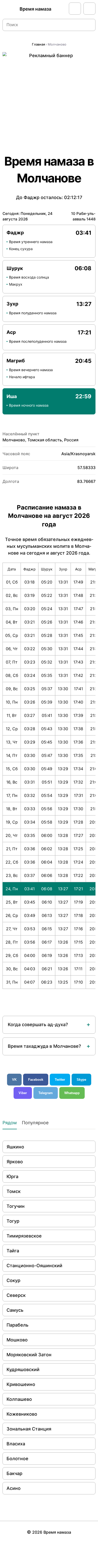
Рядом (10, 1122)
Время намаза (35, 9)
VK (14, 1079)
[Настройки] (89, 9)
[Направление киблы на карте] (75, 9)
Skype (81, 1079)
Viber (23, 1093)
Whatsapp (72, 1093)
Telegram (45, 1093)
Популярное (35, 1122)
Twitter (60, 1079)
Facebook (35, 1079)
